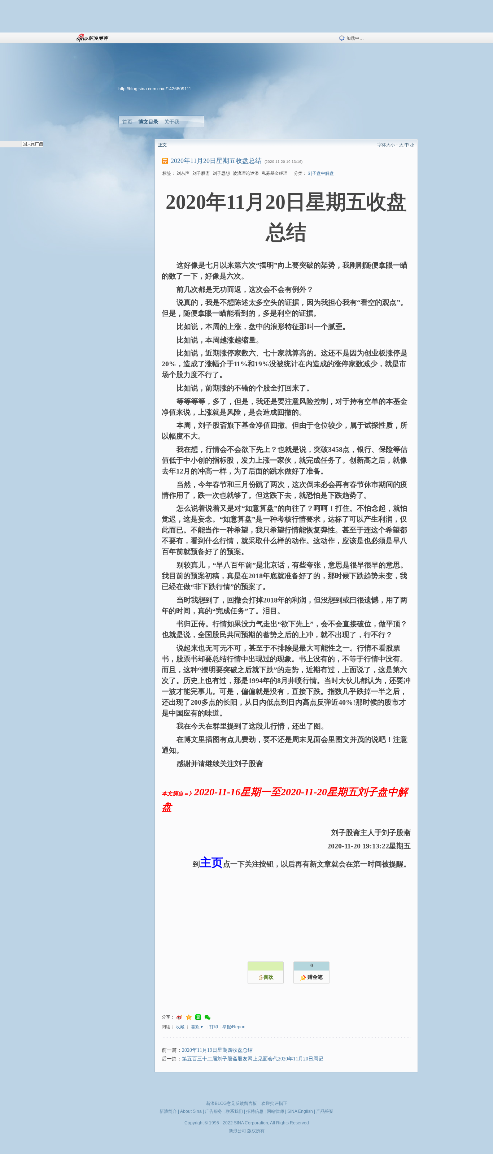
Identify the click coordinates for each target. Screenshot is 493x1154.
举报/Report (233, 1026)
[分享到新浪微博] (179, 1017)
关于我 (171, 122)
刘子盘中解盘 (321, 173)
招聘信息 (254, 1111)
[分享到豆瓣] (198, 1017)
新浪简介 (168, 1111)
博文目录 (148, 122)
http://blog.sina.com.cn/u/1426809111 (154, 88)
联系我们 (234, 1111)
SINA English (300, 1111)
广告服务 (213, 1111)
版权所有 (256, 1130)
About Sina (191, 1111)
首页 (127, 122)
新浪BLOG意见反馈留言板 (231, 1103)
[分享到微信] (207, 1017)
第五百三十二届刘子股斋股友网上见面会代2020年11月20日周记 (252, 1059)
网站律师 (275, 1111)
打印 (213, 1026)
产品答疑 (324, 1111)
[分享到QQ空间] (189, 1017)
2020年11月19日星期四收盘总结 (217, 1050)
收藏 (180, 1026)
